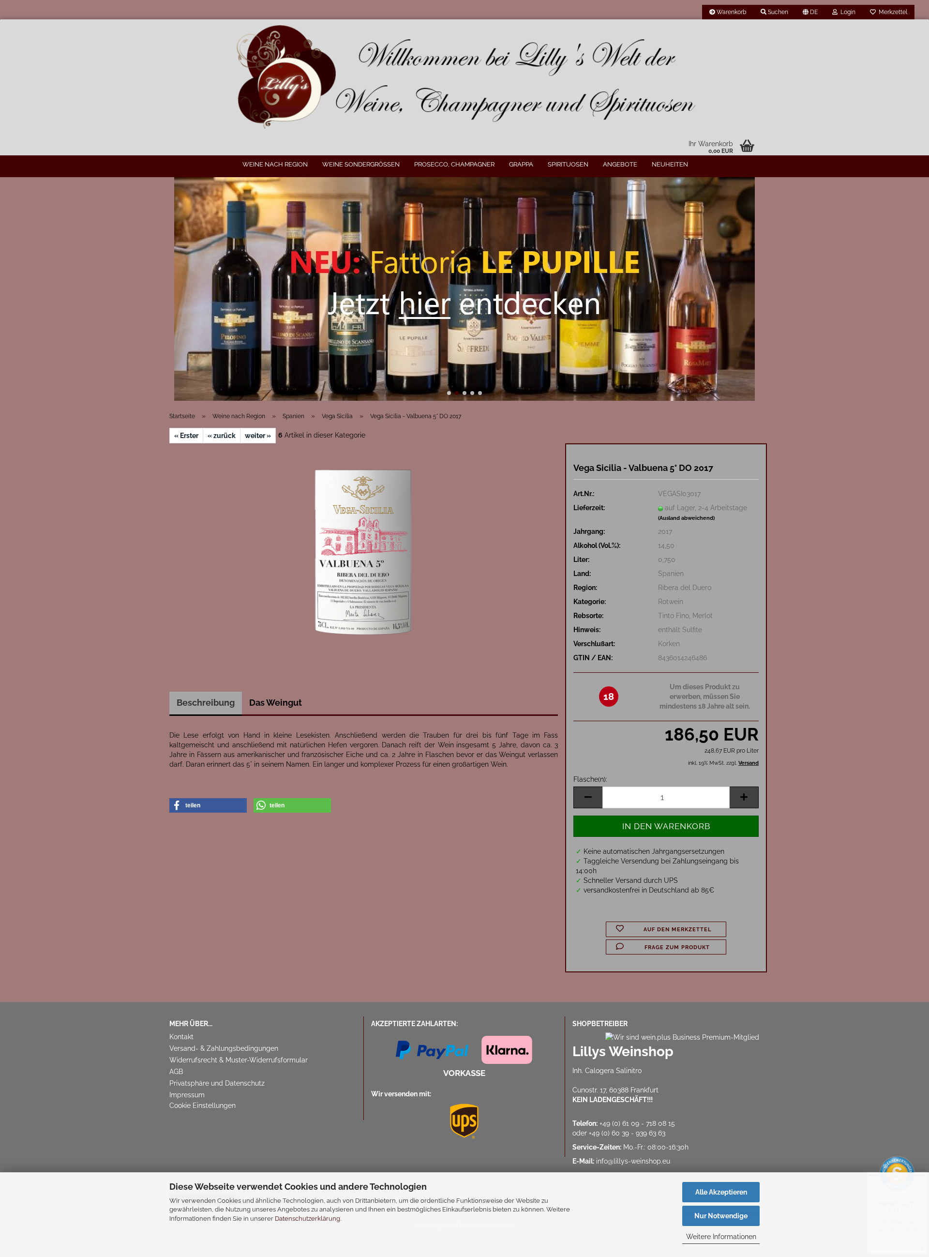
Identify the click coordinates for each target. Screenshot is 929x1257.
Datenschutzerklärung (307, 1218)
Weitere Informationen (721, 1237)
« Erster (186, 435)
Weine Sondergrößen (361, 164)
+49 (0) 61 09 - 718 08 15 (637, 1123)
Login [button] (846, 12)
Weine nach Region (275, 164)
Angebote (620, 164)
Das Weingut (275, 702)
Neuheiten (670, 164)
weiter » (258, 435)
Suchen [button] (777, 12)
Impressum (187, 1095)
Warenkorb (730, 12)
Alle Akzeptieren (721, 1192)
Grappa (521, 164)
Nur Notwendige (721, 1216)
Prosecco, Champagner (454, 164)
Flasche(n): (590, 779)
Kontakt (181, 1037)
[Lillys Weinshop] (464, 77)
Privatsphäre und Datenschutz (217, 1083)
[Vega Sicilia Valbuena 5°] (364, 552)
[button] (810, 12)
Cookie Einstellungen (202, 1105)
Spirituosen (568, 164)
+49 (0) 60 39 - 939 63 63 (627, 1133)
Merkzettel (891, 12)
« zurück (222, 435)
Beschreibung (206, 702)
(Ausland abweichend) (686, 518)
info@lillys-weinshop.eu (633, 1161)
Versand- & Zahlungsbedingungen (223, 1048)
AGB (176, 1071)
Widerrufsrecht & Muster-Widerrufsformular (238, 1060)
